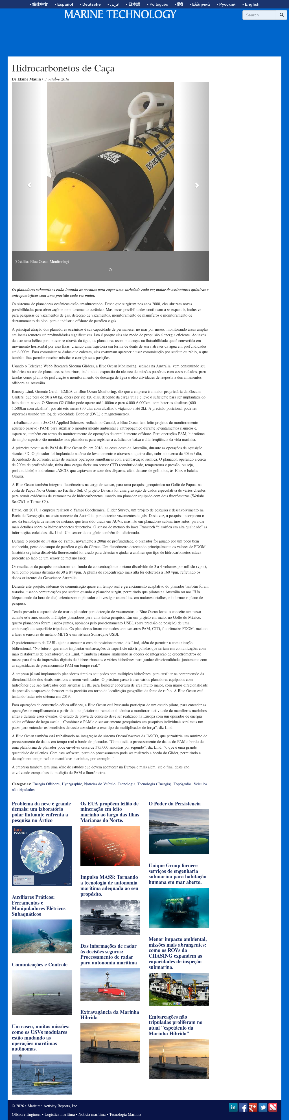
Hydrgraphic (72, 783)
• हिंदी (179, 4)
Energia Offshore (46, 783)
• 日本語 (133, 4)
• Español (64, 4)
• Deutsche (90, 4)
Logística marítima (60, 1114)
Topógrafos (182, 783)
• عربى (113, 4)
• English (251, 4)
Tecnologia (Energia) (154, 783)
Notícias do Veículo (99, 783)
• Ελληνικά (200, 4)
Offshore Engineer (26, 1114)
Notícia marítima (92, 1114)
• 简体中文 (39, 4)
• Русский (226, 4)
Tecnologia (126, 783)
